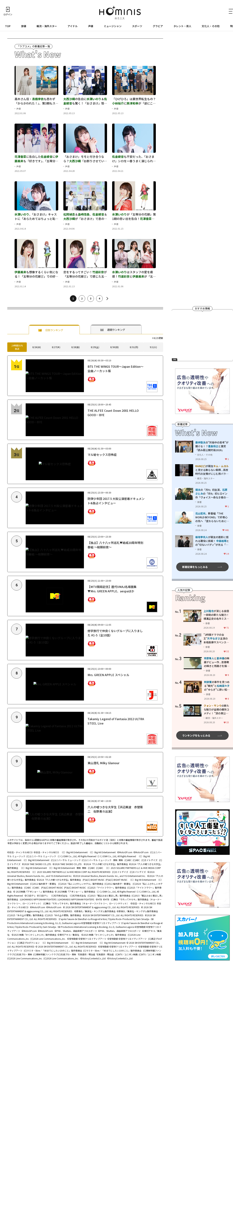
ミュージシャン (113, 26)
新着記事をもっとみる (195, 566)
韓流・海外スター (47, 26)
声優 (90, 26)
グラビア (158, 26)
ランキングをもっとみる (196, 735)
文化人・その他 (211, 26)
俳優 (23, 26)
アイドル (73, 26)
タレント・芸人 (182, 26)
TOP (8, 26)
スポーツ (137, 26)
